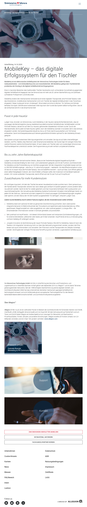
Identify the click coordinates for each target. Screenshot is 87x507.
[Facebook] (6, 503)
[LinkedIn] (17, 503)
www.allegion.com (50, 319)
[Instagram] (23, 503)
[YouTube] (12, 503)
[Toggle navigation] (80, 2)
